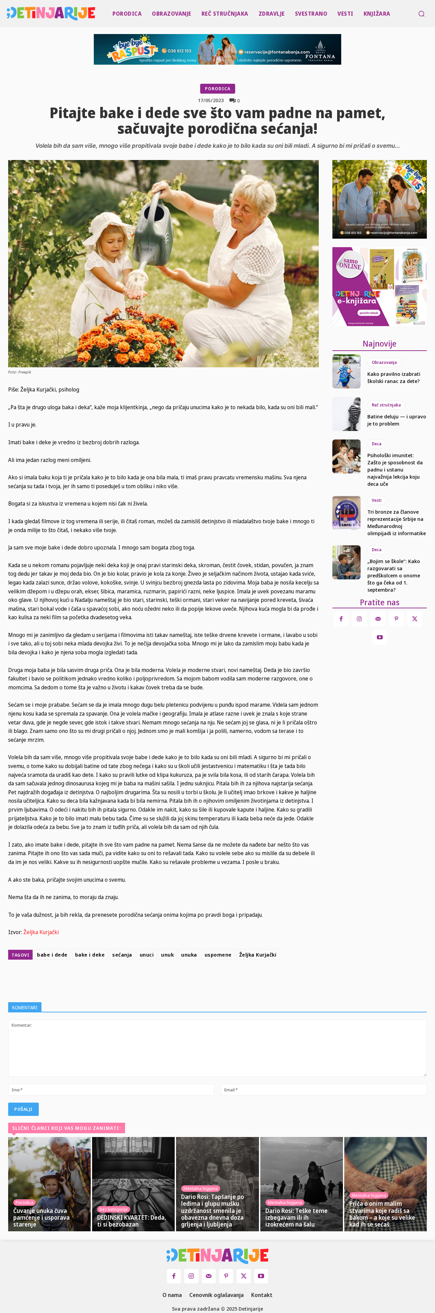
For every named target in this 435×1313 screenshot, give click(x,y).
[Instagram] (359, 618)
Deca (376, 444)
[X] (177, 979)
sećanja (122, 954)
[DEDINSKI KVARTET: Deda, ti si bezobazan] (133, 1184)
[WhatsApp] (208, 979)
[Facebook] (162, 979)
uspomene (218, 954)
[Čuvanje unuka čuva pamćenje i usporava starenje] (49, 1184)
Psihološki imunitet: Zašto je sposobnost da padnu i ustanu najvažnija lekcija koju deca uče (395, 469)
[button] (421, 13)
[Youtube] (379, 637)
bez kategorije (114, 1209)
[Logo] (8, 13)
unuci (147, 954)
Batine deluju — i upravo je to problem (396, 420)
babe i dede (52, 954)
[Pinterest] (193, 979)
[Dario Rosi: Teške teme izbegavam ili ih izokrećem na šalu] (301, 1184)
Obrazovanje (384, 362)
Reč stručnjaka (386, 405)
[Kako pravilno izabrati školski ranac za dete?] (346, 371)
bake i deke (90, 954)
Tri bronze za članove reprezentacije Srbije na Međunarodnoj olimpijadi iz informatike (396, 522)
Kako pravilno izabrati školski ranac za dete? (393, 377)
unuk (167, 954)
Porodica (217, 88)
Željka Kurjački (41, 932)
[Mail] (377, 618)
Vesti (377, 500)
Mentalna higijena (201, 1188)
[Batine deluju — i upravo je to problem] (346, 414)
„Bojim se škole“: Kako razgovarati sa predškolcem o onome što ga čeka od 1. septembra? (393, 575)
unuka (189, 954)
